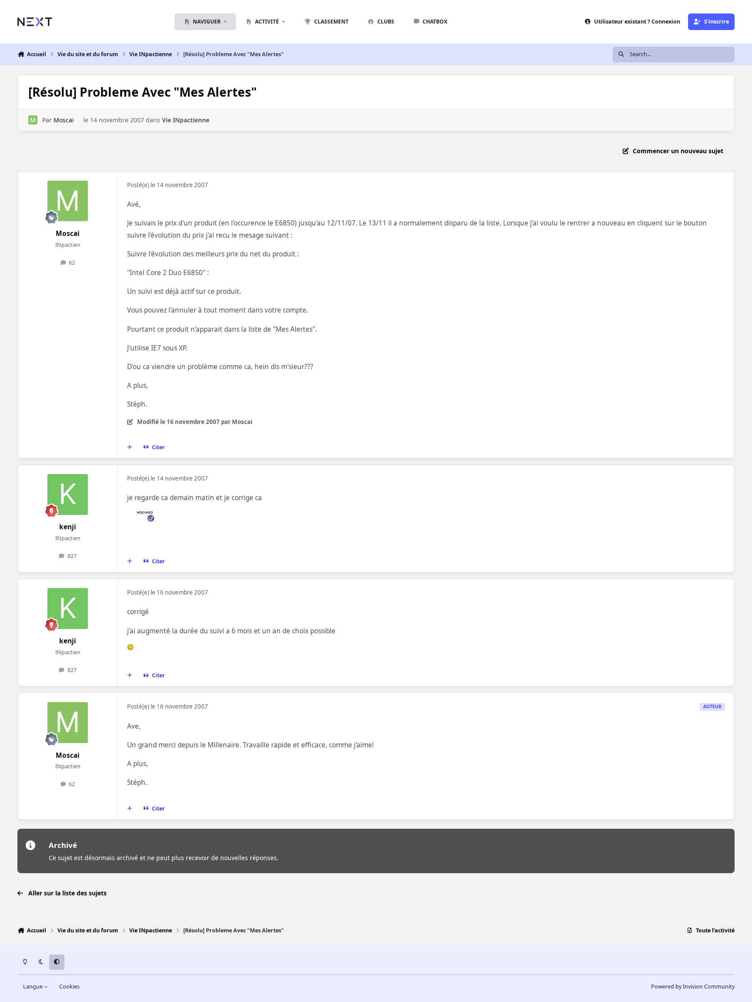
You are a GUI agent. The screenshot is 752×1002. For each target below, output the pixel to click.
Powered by (693, 986)
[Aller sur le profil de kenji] (67, 494)
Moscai (64, 120)
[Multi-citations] (129, 447)
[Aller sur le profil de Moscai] (32, 119)
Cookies (69, 986)
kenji (67, 526)
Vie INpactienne (185, 120)
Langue (33, 986)
